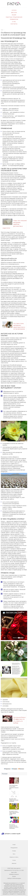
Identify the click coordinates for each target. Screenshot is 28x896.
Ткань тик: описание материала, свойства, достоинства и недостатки (15, 224)
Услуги (14, 10)
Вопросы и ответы (14, 857)
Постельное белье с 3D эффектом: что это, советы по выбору (19, 720)
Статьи (14, 860)
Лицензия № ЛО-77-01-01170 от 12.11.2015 (14, 870)
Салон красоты (17, 868)
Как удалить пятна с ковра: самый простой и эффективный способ (13, 813)
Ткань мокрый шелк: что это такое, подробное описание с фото (14, 787)
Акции (14, 15)
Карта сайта (14, 872)
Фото (14, 854)
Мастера (14, 12)
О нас (14, 21)
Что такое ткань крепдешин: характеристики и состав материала (19, 326)
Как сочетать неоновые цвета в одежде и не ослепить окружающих (13, 826)
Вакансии (14, 863)
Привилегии (14, 19)
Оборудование (14, 847)
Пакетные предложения (14, 17)
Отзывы (14, 850)
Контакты (14, 24)
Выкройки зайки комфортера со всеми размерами (13, 800)
